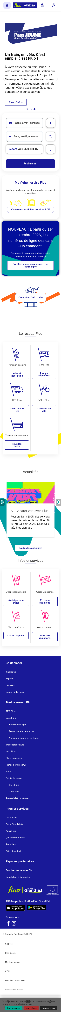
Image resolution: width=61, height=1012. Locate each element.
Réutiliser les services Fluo (19, 870)
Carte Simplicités (14, 824)
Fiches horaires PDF (16, 764)
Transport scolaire (15, 744)
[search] (29, 123)
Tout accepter (13, 1008)
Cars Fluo (11, 718)
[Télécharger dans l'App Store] (15, 908)
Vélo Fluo (10, 751)
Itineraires (11, 672)
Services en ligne (18, 724)
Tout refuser (31, 1008)
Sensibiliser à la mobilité (18, 877)
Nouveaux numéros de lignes (24, 738)
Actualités (11, 844)
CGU (7, 971)
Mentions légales (12, 962)
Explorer (10, 678)
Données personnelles (15, 980)
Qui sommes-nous (15, 837)
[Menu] (7, 5)
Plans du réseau (14, 758)
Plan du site (10, 953)
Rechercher (30, 163)
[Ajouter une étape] (50, 123)
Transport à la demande (21, 731)
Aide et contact (13, 851)
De (10, 122)
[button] (4, 79)
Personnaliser (48, 1008)
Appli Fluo (11, 831)
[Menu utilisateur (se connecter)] (54, 5)
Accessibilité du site (14, 989)
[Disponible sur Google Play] (36, 908)
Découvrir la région (15, 692)
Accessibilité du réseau (17, 798)
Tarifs (8, 771)
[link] (30, 209)
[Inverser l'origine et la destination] (50, 136)
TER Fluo (10, 711)
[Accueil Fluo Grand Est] (25, 5)
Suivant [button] (58, 502)
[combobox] (24, 123)
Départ (12, 149)
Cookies (9, 944)
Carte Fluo (11, 817)
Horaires (10, 685)
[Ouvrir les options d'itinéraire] (50, 149)
